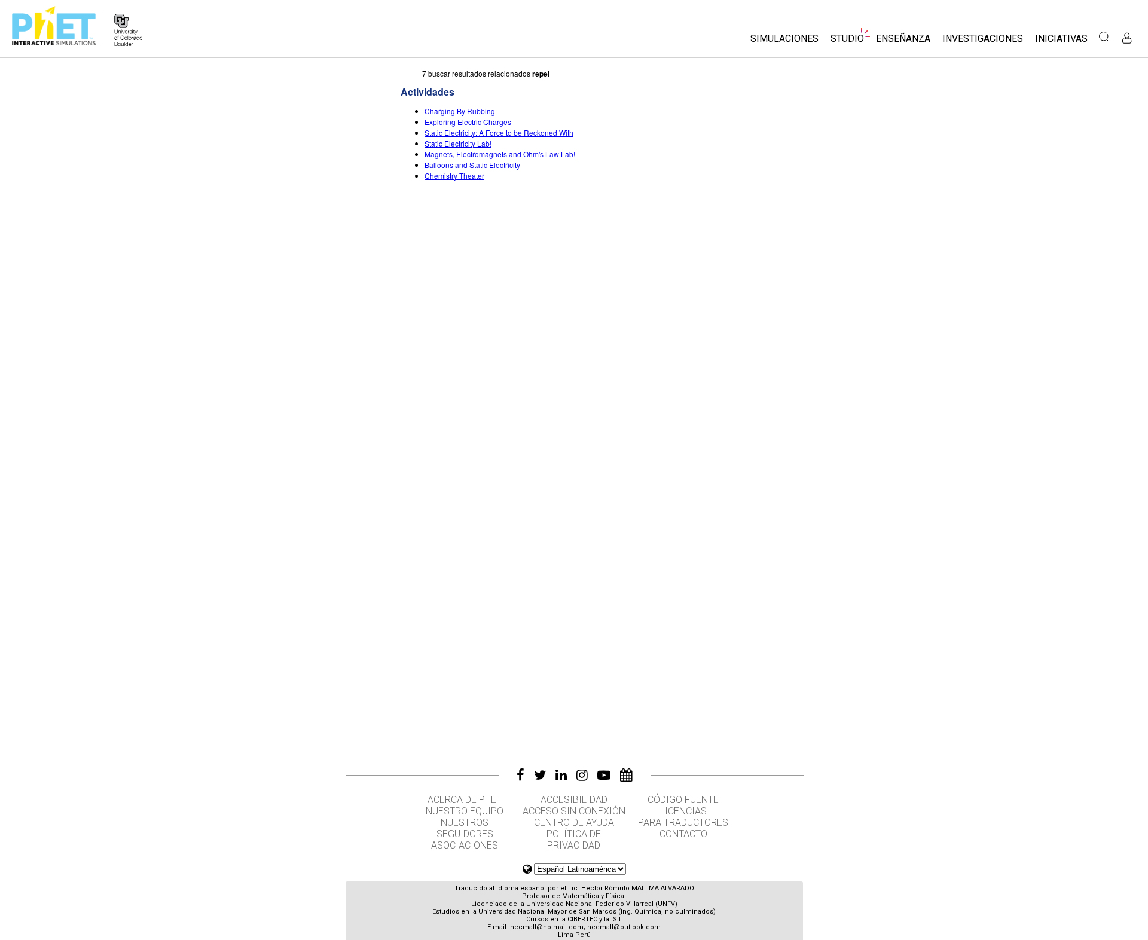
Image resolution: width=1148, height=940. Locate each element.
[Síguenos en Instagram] (582, 775)
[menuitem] (784, 42)
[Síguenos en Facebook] (520, 775)
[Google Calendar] (626, 775)
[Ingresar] (1127, 38)
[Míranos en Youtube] (604, 775)
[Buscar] (1105, 38)
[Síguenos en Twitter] (539, 775)
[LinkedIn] (561, 775)
